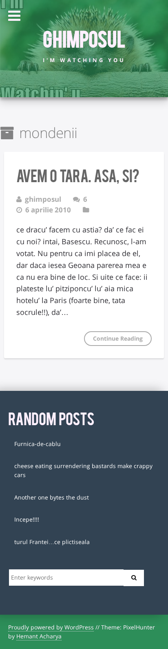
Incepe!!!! (26, 519)
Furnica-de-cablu (37, 444)
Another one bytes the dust (51, 497)
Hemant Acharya (39, 636)
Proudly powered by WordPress (51, 627)
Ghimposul (84, 38)
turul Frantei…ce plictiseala (52, 542)
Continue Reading (118, 338)
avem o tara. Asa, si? (77, 174)
